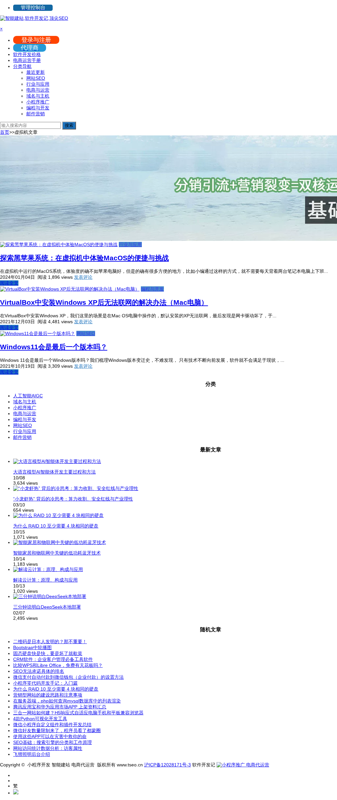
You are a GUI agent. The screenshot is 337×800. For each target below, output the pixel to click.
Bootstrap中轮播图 (32, 647)
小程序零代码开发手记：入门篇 (45, 683)
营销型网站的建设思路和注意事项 (47, 695)
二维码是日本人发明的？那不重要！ (50, 641)
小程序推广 (37, 101)
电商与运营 (37, 90)
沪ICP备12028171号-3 (167, 764)
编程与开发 (37, 107)
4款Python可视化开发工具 (40, 718)
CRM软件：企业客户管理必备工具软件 (53, 659)
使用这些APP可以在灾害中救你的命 (50, 736)
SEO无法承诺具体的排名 (38, 671)
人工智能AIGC (28, 395)
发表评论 (83, 277)
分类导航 (22, 66)
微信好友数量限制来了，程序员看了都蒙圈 (57, 730)
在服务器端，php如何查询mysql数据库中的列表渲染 (67, 700)
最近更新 (35, 72)
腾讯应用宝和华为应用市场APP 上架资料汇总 (59, 706)
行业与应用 (37, 84)
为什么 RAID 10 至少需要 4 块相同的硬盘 (55, 526)
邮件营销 (35, 113)
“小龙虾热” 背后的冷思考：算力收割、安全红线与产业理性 (73, 498)
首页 (4, 132)
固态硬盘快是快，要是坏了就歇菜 (47, 653)
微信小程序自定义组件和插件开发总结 (52, 724)
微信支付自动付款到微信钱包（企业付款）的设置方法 (68, 677)
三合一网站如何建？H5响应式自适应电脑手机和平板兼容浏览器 (78, 712)
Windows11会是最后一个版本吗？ (53, 347)
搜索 (69, 125)
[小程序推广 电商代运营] (243, 764)
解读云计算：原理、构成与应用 (45, 580)
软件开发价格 (27, 54)
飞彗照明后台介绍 (31, 754)
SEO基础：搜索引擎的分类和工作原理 (52, 742)
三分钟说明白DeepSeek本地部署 (47, 607)
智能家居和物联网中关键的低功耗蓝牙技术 (57, 553)
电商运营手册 (27, 60)
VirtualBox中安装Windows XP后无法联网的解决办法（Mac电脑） (104, 302)
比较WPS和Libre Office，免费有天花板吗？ (58, 665)
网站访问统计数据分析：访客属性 (47, 748)
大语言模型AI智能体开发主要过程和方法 (54, 471)
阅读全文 (9, 283)
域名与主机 (37, 96)
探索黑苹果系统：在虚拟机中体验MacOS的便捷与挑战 (84, 258)
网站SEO (35, 78)
